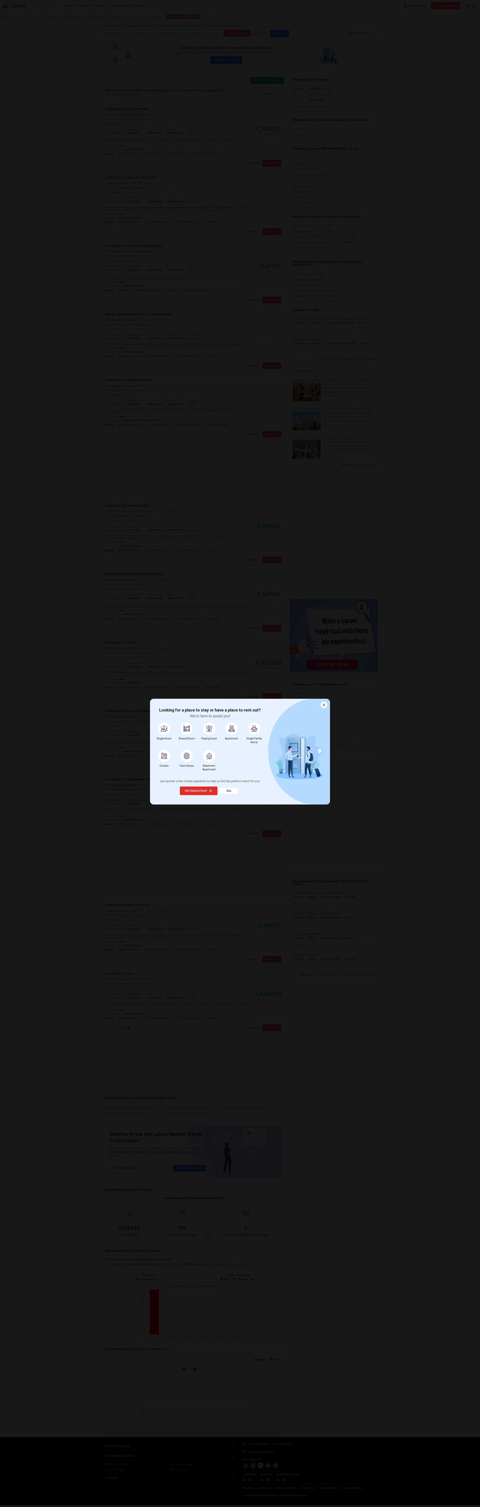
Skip (228, 790)
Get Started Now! (196, 790)
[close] (324, 705)
